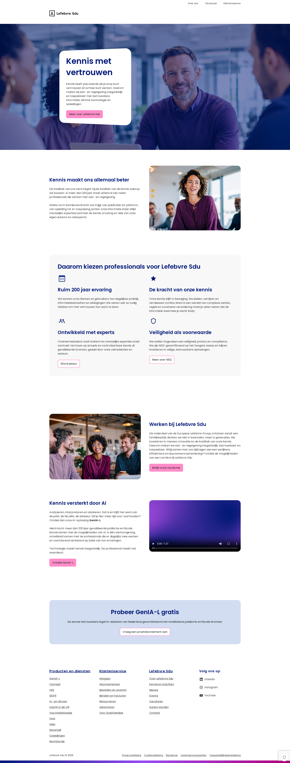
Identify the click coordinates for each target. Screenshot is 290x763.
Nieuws (153, 690)
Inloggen (105, 678)
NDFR (52, 696)
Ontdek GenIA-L (62, 563)
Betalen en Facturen (112, 696)
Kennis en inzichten (161, 684)
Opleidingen (57, 736)
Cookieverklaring (153, 755)
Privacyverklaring (131, 755)
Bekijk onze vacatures (166, 468)
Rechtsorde (57, 741)
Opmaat (54, 684)
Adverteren (106, 707)
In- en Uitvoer (58, 701)
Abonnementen (109, 684)
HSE (51, 690)
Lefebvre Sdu (161, 671)
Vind (52, 718)
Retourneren (107, 701)
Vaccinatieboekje (60, 713)
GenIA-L (54, 678)
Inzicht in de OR (59, 707)
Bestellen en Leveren (113, 690)
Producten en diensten (69, 671)
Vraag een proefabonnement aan (145, 632)
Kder (52, 724)
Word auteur (69, 364)
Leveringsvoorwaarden (194, 755)
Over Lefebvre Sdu (161, 678)
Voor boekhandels (111, 713)
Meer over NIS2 (162, 360)
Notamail (55, 730)
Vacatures (156, 701)
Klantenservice (112, 671)
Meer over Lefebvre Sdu (84, 114)
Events (153, 696)
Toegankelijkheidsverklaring (225, 755)
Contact (154, 713)
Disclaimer (172, 755)
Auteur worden (159, 707)
